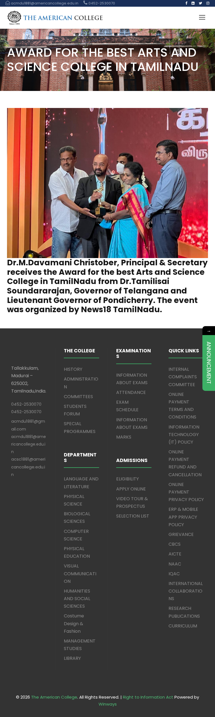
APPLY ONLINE (131, 489)
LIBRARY (72, 658)
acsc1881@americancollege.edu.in (28, 466)
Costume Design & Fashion (74, 623)
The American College (54, 697)
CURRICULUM (183, 626)
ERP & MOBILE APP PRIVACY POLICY (183, 517)
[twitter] (200, 3)
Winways (108, 704)
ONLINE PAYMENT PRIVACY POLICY (186, 492)
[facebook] (186, 3)
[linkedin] (193, 3)
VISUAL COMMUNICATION (80, 573)
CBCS (175, 544)
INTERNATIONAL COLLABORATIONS (186, 591)
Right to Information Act (148, 697)
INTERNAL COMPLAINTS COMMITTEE (183, 377)
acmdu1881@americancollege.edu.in (28, 444)
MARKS (123, 437)
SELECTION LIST (132, 516)
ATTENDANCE (131, 392)
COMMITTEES (78, 396)
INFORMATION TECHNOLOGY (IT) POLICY (184, 434)
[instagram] (207, 3)
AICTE (175, 554)
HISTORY (73, 369)
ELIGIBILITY (127, 479)
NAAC (175, 564)
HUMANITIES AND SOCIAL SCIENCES (77, 598)
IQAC (174, 574)
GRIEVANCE (181, 534)
